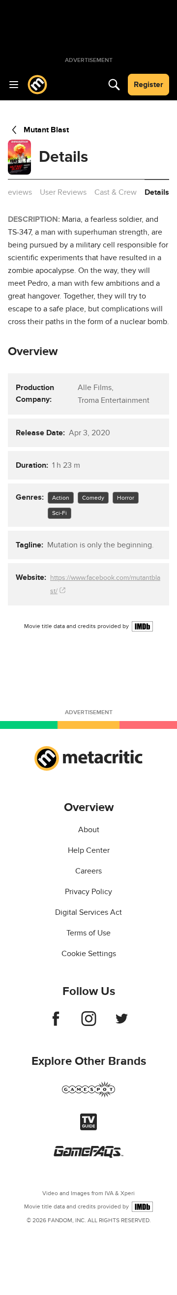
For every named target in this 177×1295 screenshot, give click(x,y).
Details (157, 192)
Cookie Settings (88, 954)
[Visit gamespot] (88, 1095)
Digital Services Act (88, 912)
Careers (88, 871)
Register (148, 85)
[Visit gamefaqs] (88, 1155)
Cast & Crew (115, 192)
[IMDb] (142, 626)
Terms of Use (88, 933)
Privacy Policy (88, 892)
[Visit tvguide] (88, 1128)
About (88, 830)
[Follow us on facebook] (55, 1023)
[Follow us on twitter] (121, 1023)
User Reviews (63, 192)
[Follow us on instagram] (88, 1023)
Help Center (89, 850)
